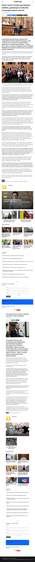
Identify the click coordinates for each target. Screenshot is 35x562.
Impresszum (12, 559)
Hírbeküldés (15, 559)
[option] (17, 200)
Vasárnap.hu (10, 185)
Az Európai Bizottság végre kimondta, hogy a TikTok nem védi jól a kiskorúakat (28, 246)
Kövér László (4, 51)
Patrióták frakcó (25, 181)
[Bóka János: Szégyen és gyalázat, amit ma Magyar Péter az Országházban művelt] (6, 242)
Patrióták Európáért (20, 181)
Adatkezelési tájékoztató (21, 559)
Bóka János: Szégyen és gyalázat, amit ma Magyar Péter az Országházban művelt (6, 246)
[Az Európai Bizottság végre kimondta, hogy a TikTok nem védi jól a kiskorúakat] (28, 242)
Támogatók (31, 559)
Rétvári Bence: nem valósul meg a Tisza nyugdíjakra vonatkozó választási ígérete (11, 201)
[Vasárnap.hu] (17, 2)
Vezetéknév (7, 289)
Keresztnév (7, 292)
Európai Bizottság (7, 181)
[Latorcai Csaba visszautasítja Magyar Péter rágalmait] (17, 230)
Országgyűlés (15, 181)
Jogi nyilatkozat (27, 559)
